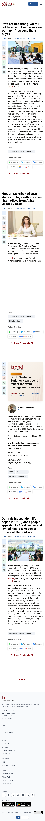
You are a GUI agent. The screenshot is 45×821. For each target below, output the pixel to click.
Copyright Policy (7, 780)
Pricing (4, 762)
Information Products (9, 765)
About (4, 741)
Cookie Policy (6, 783)
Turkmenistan (22, 472)
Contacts (5, 747)
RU (26, 817)
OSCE (11, 472)
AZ (22, 817)
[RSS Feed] (33, 795)
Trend (10, 86)
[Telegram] (23, 795)
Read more (21, 410)
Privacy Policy (6, 777)
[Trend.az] (8, 4)
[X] (13, 795)
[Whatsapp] (4, 795)
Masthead (5, 744)
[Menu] (41, 4)
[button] (4, 43)
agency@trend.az (7, 718)
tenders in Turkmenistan (17, 476)
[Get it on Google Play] (23, 804)
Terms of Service (7, 774)
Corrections (6, 753)
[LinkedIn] (28, 795)
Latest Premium (7, 732)
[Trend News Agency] (8, 698)
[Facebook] (8, 795)
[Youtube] (18, 795)
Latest (4, 729)
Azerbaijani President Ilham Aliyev (21, 151)
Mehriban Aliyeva (15, 321)
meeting (20, 76)
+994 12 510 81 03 (7, 716)
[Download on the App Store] (8, 804)
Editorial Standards (8, 750)
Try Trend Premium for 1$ (21, 173)
